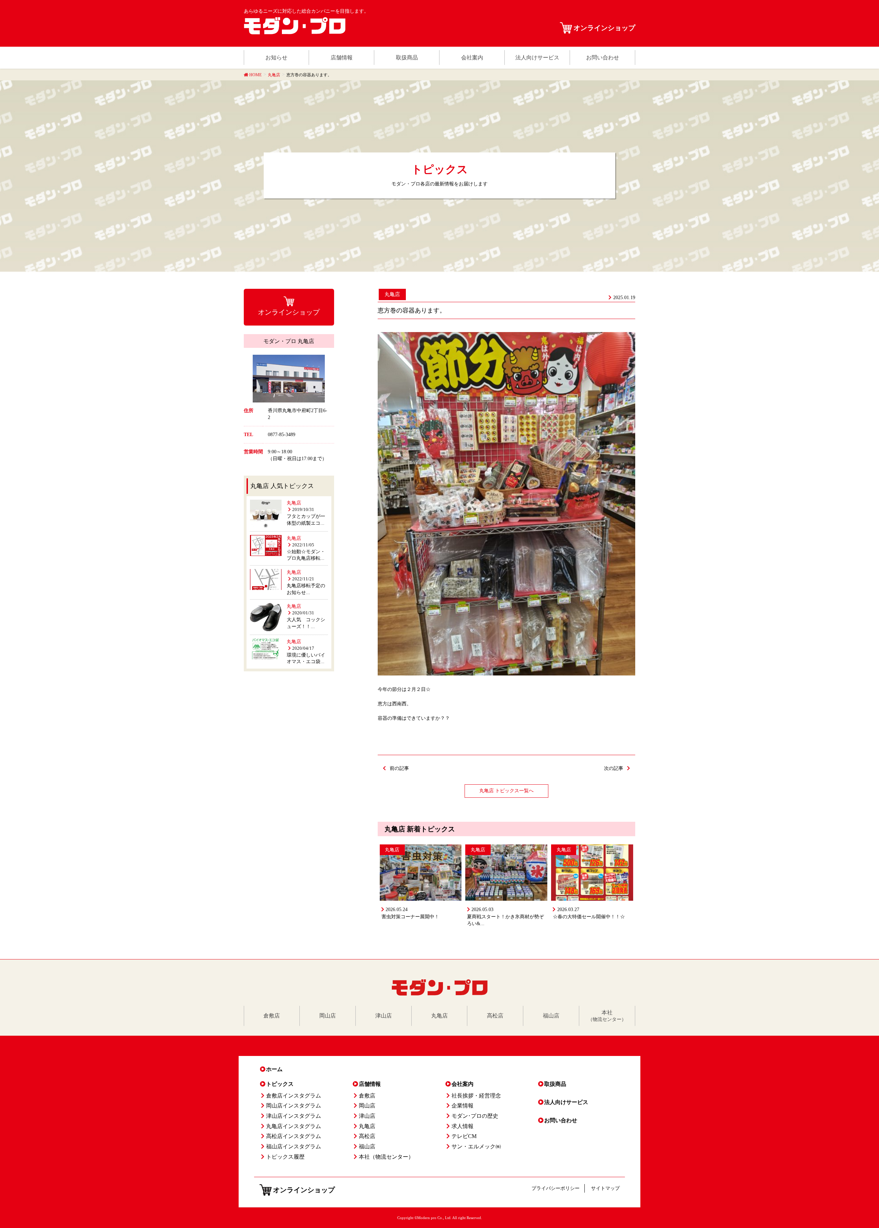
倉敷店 (367, 1096)
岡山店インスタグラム (293, 1105)
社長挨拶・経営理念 (476, 1096)
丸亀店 (392, 294)
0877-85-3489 (281, 434)
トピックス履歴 (285, 1157)
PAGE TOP (854, 1184)
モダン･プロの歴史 (475, 1116)
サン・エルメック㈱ (476, 1146)
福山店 (367, 1146)
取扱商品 (555, 1084)
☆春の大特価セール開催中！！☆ (589, 916)
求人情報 (462, 1126)
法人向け (566, 1102)
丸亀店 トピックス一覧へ (506, 790)
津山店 (367, 1116)
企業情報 (462, 1105)
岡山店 (367, 1105)
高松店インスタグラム (293, 1136)
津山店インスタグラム (293, 1116)
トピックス (280, 1084)
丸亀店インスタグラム (293, 1126)
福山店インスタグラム (293, 1146)
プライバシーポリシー (556, 1188)
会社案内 (462, 1084)
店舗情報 (370, 1084)
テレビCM (464, 1136)
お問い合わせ (560, 1120)
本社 (386, 1157)
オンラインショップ (604, 28)
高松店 (367, 1136)
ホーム (274, 1069)
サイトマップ (605, 1188)
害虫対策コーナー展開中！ (410, 916)
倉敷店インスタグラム (293, 1096)
